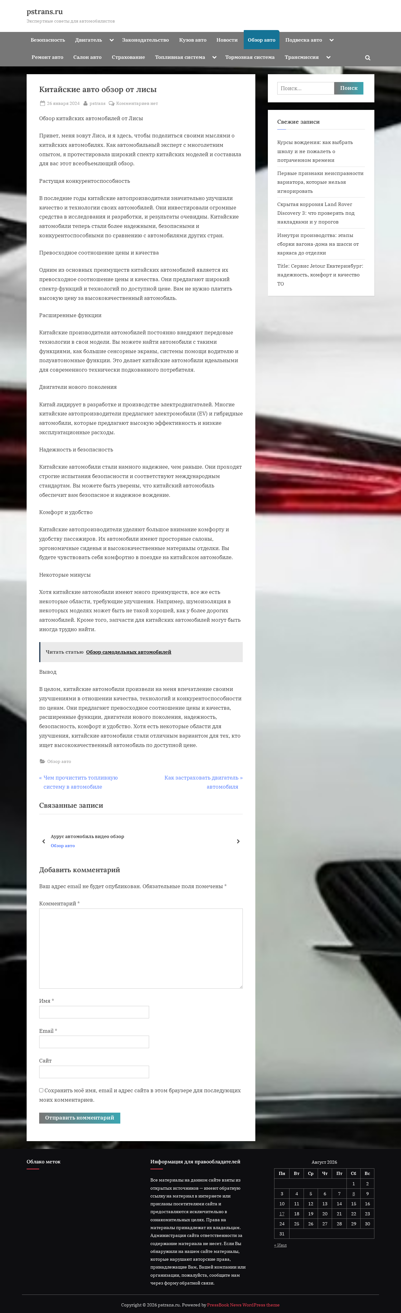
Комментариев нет (137, 103)
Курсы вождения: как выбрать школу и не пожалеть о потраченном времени (315, 151)
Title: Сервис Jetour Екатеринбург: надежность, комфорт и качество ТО (320, 274)
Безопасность (48, 39)
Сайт (45, 1060)
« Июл (280, 1245)
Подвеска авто (303, 39)
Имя (46, 1000)
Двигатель (88, 39)
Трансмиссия (302, 57)
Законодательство (145, 39)
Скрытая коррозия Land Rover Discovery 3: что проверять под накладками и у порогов (316, 213)
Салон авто (87, 57)
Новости (227, 39)
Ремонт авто (47, 57)
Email (48, 1030)
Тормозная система (250, 57)
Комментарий (59, 903)
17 (281, 1214)
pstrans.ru (45, 11)
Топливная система (180, 57)
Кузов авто (192, 39)
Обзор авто (261, 39)
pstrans (98, 103)
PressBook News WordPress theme (243, 1305)
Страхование (128, 57)
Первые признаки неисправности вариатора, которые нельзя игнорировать (320, 182)
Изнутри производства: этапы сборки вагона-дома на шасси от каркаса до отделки (318, 244)
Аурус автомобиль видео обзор (87, 836)
